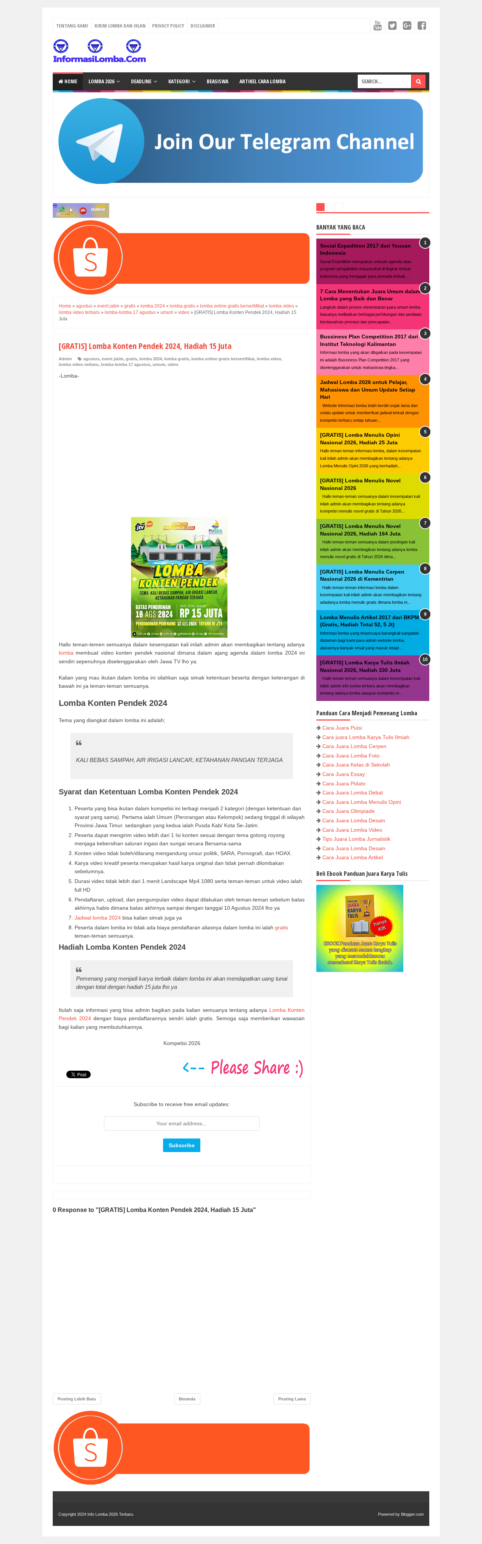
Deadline (141, 81)
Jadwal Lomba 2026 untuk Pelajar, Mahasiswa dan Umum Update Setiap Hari (367, 389)
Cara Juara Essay (343, 774)
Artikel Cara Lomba (262, 81)
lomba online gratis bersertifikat (223, 359)
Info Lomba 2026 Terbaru (110, 1514)
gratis (131, 359)
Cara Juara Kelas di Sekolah (356, 765)
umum (159, 364)
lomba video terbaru (79, 364)
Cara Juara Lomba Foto (351, 756)
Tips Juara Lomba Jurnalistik (356, 839)
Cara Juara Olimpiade (348, 811)
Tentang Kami (72, 25)
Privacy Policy (168, 25)
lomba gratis (176, 359)
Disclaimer (203, 25)
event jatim (113, 359)
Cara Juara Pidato (344, 783)
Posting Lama (292, 1399)
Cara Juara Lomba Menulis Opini (361, 802)
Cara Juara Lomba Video (352, 830)
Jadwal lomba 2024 (98, 918)
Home (70, 81)
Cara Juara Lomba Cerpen (354, 746)
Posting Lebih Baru (77, 1399)
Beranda (187, 1399)
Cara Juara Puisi (342, 728)
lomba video (269, 359)
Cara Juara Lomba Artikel (352, 857)
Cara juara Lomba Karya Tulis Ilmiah (365, 737)
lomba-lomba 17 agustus (125, 364)
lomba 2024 (150, 359)
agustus (91, 359)
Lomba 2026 (101, 81)
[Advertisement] (182, 440)
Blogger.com (412, 1514)
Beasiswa (217, 81)
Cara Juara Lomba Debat (352, 793)
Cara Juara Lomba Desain (353, 820)
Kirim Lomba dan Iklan (120, 25)
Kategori (179, 81)
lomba (66, 653)
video (173, 364)
